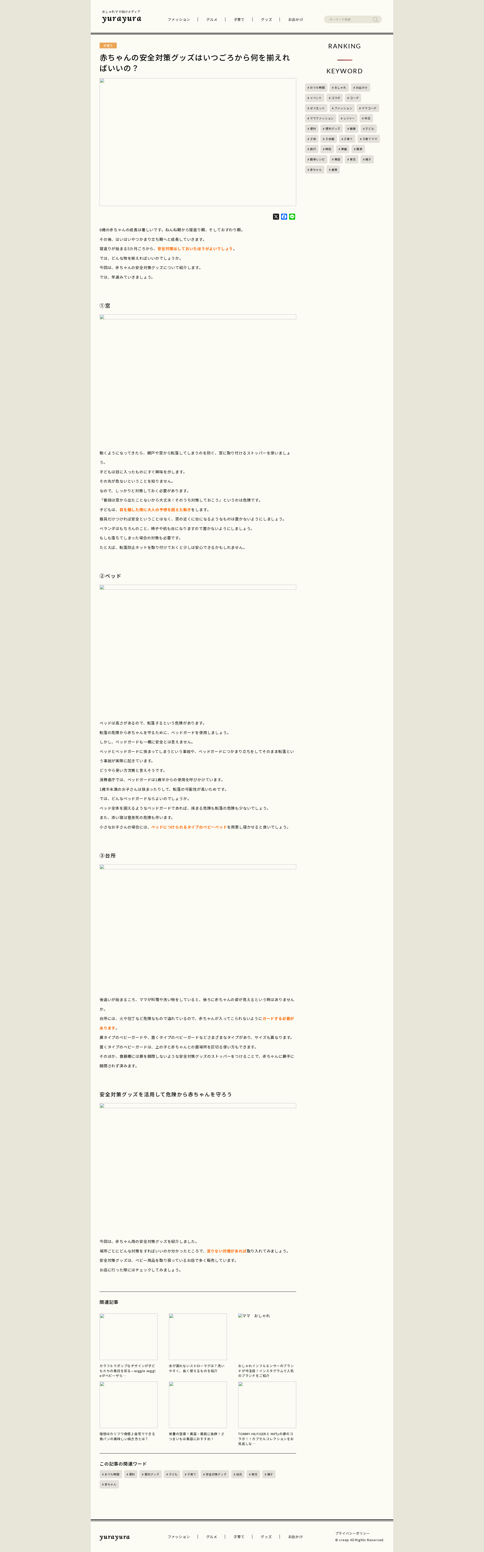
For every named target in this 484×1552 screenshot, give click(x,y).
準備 (344, 149)
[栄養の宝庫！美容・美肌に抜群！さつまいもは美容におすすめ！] (198, 1404)
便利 (132, 1474)
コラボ (335, 98)
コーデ (354, 98)
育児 (255, 1474)
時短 (328, 149)
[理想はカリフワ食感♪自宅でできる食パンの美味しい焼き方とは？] (129, 1404)
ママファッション (322, 118)
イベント (316, 98)
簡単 (359, 149)
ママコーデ (369, 108)
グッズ (266, 19)
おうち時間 (112, 1474)
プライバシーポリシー (352, 1533)
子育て (239, 19)
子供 (313, 139)
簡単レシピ (317, 159)
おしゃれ (340, 87)
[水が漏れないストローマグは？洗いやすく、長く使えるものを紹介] (198, 1336)
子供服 (329, 139)
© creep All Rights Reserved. (359, 1539)
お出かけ (295, 19)
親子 (270, 1474)
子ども (173, 1474)
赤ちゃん (110, 1484)
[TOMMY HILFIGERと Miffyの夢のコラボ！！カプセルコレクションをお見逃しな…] (267, 1404)
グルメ (211, 19)
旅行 (313, 149)
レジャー (349, 118)
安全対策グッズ (216, 1474)
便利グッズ (151, 1474)
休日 (368, 118)
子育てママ (369, 139)
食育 (334, 170)
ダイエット (317, 108)
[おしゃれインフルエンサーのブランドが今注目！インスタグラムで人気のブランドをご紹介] (267, 1336)
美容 (338, 159)
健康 (353, 128)
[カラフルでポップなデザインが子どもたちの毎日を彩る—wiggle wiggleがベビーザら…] (129, 1336)
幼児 (239, 1474)
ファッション (179, 19)
